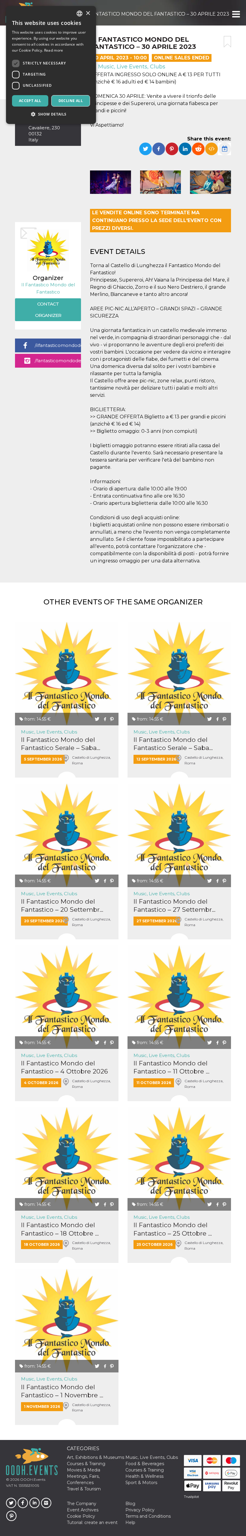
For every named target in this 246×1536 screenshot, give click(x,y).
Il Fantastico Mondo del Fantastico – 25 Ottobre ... (173, 1229)
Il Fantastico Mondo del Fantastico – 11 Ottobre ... (171, 1067)
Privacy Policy (139, 1510)
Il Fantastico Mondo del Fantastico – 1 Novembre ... (62, 1391)
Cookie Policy (81, 1516)
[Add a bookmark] (227, 41)
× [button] (88, 13)
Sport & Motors (141, 1482)
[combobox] (79, 14)
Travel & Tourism (84, 1489)
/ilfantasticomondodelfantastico (58, 345)
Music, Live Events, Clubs (131, 66)
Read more (53, 50)
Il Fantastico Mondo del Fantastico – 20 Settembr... (62, 905)
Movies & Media (83, 1470)
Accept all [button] (30, 100)
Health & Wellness (144, 1476)
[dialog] (51, 65)
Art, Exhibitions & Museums (95, 1457)
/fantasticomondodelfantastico (58, 360)
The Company (81, 1503)
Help (130, 1522)
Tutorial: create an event (92, 1522)
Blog (130, 1503)
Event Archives (82, 1510)
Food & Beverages (144, 1463)
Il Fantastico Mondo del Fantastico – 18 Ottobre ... (60, 1229)
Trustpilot (191, 1497)
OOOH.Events (32, 1479)
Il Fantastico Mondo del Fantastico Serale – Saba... (60, 743)
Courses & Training (86, 1463)
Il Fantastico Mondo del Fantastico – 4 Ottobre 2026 (64, 1067)
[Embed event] (211, 149)
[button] (235, 14)
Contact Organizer (48, 309)
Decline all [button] (70, 100)
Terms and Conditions (148, 1516)
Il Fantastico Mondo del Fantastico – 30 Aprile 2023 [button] (156, 14)
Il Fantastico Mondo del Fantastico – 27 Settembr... (174, 905)
